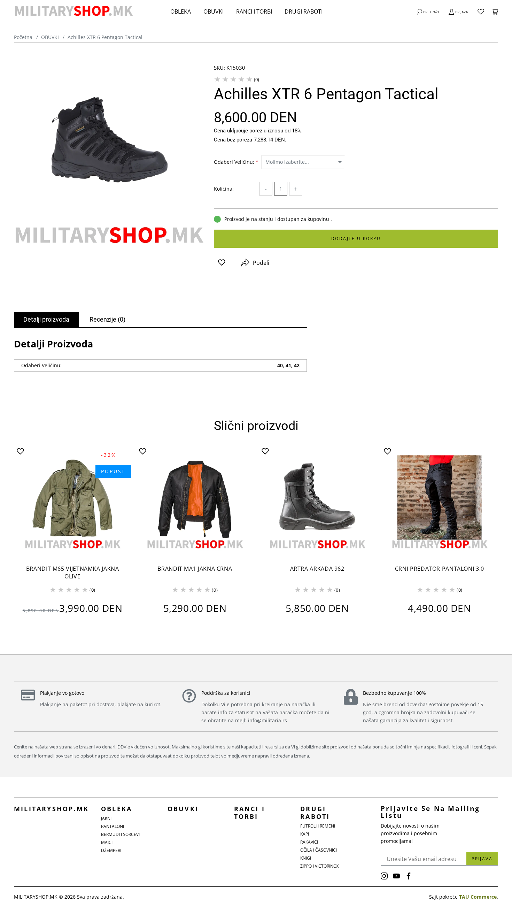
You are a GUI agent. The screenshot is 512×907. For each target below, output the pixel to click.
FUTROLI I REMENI (317, 826)
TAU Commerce (478, 896)
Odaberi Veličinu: (236, 162)
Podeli (261, 263)
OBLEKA (180, 11)
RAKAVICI (309, 842)
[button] (222, 262)
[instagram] (384, 876)
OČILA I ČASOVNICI (318, 850)
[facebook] (408, 876)
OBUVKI (213, 11)
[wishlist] (481, 12)
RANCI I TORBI (254, 11)
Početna (23, 37)
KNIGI (305, 858)
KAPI (304, 834)
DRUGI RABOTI (304, 11)
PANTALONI (112, 826)
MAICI (107, 842)
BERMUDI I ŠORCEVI (120, 834)
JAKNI (106, 818)
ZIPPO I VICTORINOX (319, 866)
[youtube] (396, 876)
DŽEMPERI (111, 850)
